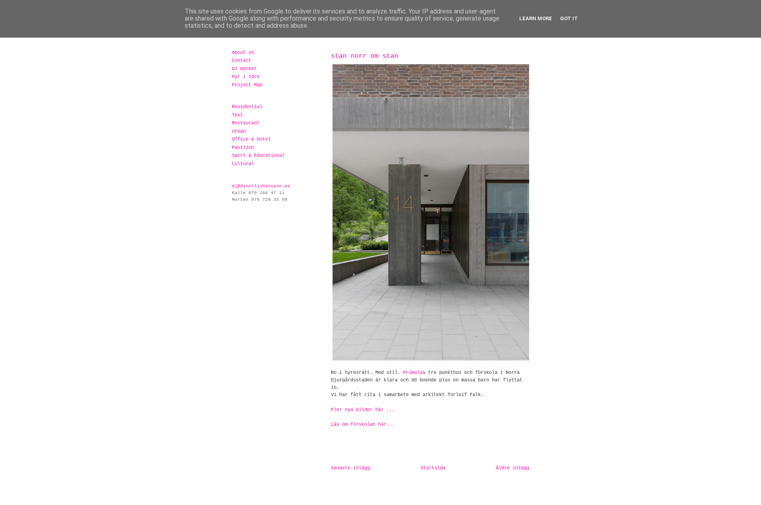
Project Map (247, 85)
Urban (239, 131)
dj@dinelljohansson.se (261, 186)
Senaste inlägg (350, 468)
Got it (569, 18)
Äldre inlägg (512, 468)
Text (237, 115)
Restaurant (246, 123)
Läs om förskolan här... (363, 424)
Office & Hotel (251, 139)
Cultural (243, 164)
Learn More (535, 18)
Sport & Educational (258, 155)
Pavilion (243, 148)
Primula (413, 372)
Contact (241, 60)
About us (243, 52)
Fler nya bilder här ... (363, 410)
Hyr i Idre (246, 77)
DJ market (244, 69)
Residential (247, 107)
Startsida (433, 468)
